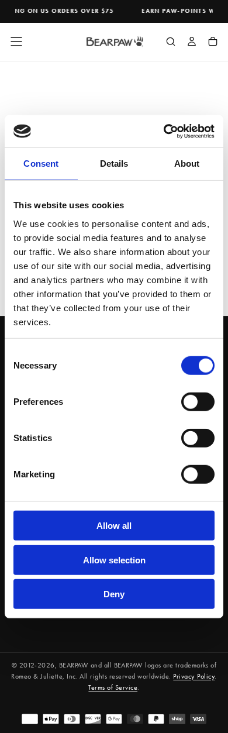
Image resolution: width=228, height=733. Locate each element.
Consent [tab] (40, 163)
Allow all (114, 526)
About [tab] (187, 163)
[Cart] (213, 42)
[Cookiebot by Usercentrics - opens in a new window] (164, 131)
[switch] (198, 402)
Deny (114, 594)
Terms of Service (112, 687)
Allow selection (114, 560)
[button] (16, 42)
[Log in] (192, 42)
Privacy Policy (194, 676)
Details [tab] (114, 163)
